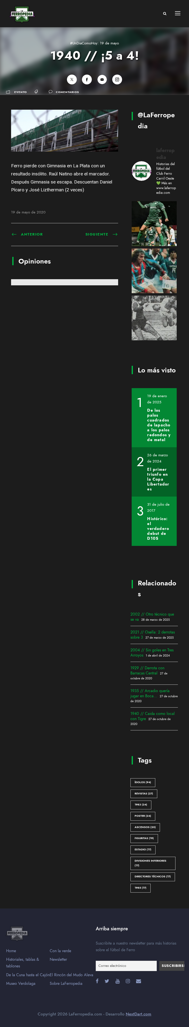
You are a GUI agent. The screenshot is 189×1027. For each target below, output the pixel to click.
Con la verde (60, 951)
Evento (20, 92)
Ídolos (143, 782)
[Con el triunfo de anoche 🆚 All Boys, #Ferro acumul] (154, 223)
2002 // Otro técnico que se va (152, 617)
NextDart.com (138, 1014)
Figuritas (144, 838)
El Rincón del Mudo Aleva (71, 975)
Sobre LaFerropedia (66, 983)
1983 (141, 804)
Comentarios (67, 92)
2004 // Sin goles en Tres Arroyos (151, 652)
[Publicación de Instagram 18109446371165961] (154, 318)
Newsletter (58, 959)
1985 (140, 888)
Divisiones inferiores (150, 863)
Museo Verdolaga (20, 983)
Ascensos (145, 827)
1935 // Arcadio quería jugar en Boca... (150, 693)
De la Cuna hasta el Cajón (28, 975)
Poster (143, 816)
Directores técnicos (153, 876)
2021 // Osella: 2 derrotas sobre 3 (152, 635)
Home (11, 951)
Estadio (143, 849)
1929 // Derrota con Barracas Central (147, 670)
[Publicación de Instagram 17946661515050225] (154, 271)
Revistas (144, 793)
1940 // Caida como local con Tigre (152, 716)
